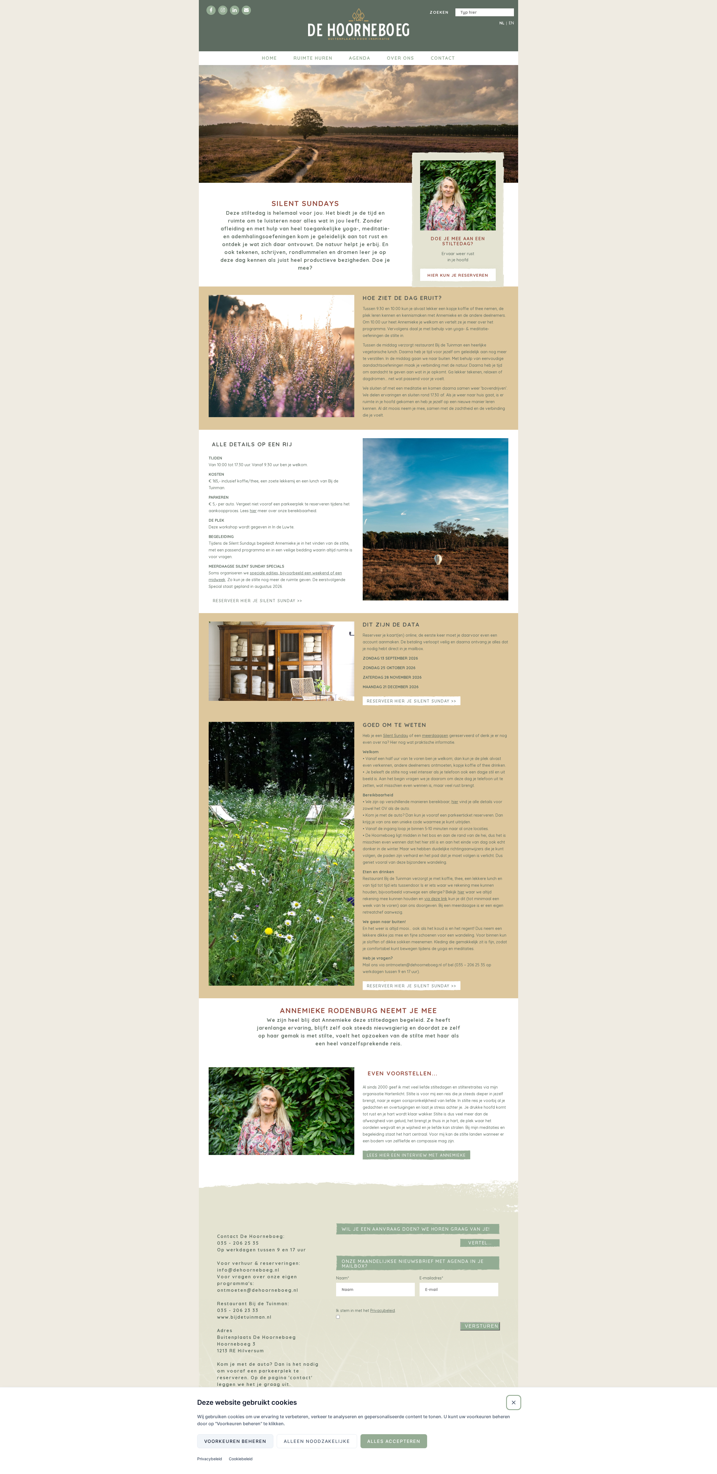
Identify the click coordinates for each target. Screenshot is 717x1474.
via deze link (435, 898)
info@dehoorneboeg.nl (248, 1270)
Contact (443, 58)
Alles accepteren (393, 1441)
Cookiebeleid (241, 1458)
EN (511, 23)
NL (501, 23)
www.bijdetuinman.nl (244, 1317)
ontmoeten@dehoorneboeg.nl (257, 1290)
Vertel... (480, 1243)
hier (253, 510)
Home (269, 58)
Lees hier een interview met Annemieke (416, 1155)
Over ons (400, 58)
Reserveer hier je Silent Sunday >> (257, 600)
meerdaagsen (435, 735)
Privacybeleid (382, 1310)
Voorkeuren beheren (235, 1441)
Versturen (482, 1326)
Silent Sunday (395, 735)
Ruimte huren (313, 58)
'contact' (300, 1377)
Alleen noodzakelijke (317, 1441)
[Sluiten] (514, 1402)
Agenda (359, 58)
